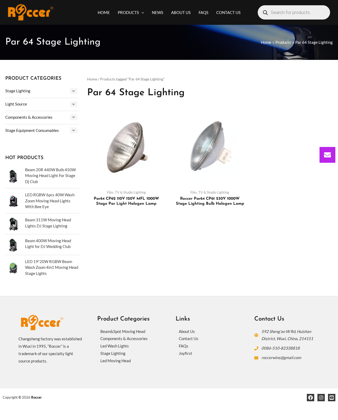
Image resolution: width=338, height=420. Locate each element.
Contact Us (188, 338)
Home (92, 79)
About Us (187, 331)
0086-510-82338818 (280, 348)
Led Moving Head (115, 360)
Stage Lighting (17, 90)
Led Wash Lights (114, 345)
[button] (141, 12)
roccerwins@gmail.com (281, 357)
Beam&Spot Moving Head (122, 331)
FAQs (183, 345)
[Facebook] (310, 397)
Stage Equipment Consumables (32, 130)
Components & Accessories (29, 117)
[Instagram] (321, 397)
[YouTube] (331, 397)
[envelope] (327, 155)
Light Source (16, 104)
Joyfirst (185, 353)
